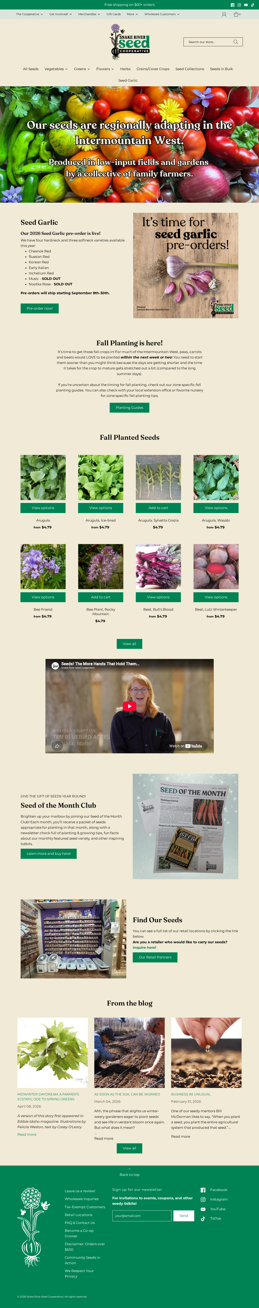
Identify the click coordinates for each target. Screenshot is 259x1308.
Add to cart (158, 508)
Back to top (130, 1175)
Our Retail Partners (155, 957)
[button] (130, 197)
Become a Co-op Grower (79, 1233)
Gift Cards (114, 14)
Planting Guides (129, 408)
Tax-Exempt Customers (85, 1207)
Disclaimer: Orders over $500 (85, 1246)
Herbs (125, 69)
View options (43, 508)
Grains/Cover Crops (153, 69)
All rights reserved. (76, 1296)
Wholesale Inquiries (82, 1199)
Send (183, 1216)
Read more (26, 1134)
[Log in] (226, 14)
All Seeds (30, 69)
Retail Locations (78, 1215)
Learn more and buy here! (49, 854)
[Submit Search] (235, 41)
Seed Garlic (128, 80)
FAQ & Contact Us (80, 1223)
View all (129, 644)
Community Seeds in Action (82, 1260)
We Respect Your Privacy (79, 1273)
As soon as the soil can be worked (127, 1094)
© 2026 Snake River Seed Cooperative (40, 1296)
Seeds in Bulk (221, 69)
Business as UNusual (191, 1094)
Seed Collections (189, 69)
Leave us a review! (80, 1191)
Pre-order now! (40, 308)
